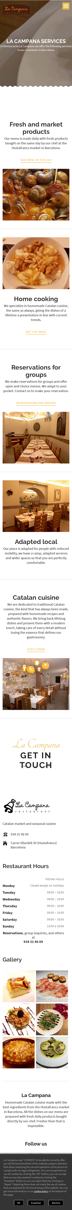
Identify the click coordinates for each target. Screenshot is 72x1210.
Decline (56, 1202)
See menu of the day (36, 160)
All (18, 1202)
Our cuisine (36, 649)
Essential (36, 1202)
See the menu (36, 332)
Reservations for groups (36, 403)
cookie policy (41, 1191)
